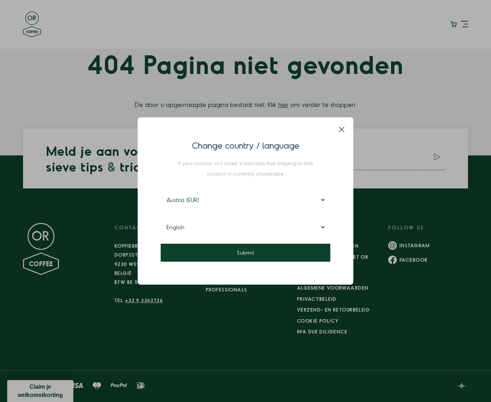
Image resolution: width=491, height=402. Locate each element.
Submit (245, 252)
